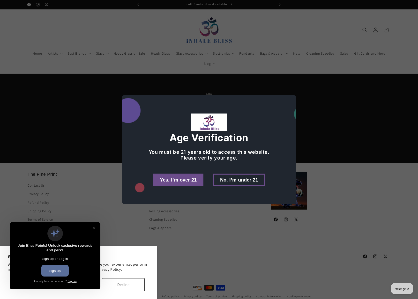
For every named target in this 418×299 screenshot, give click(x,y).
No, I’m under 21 (239, 179)
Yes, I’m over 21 (178, 179)
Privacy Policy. (109, 269)
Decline (123, 284)
